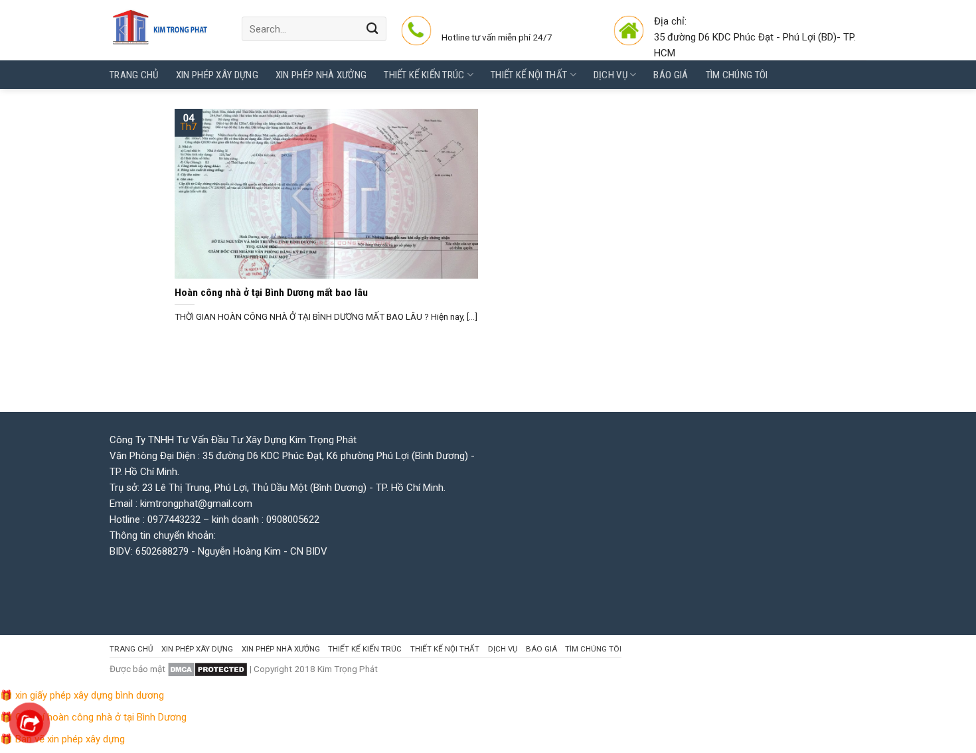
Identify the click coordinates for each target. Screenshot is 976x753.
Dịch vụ (610, 75)
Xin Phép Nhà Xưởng (321, 75)
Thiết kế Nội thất (529, 75)
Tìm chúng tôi (737, 75)
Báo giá (670, 75)
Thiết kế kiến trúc (424, 75)
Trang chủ (134, 75)
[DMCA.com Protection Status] (207, 668)
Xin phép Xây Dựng (217, 75)
